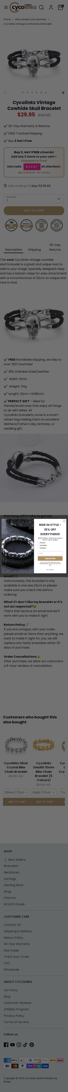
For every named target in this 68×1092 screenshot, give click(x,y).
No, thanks (50, 569)
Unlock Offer (50, 558)
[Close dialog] (64, 520)
